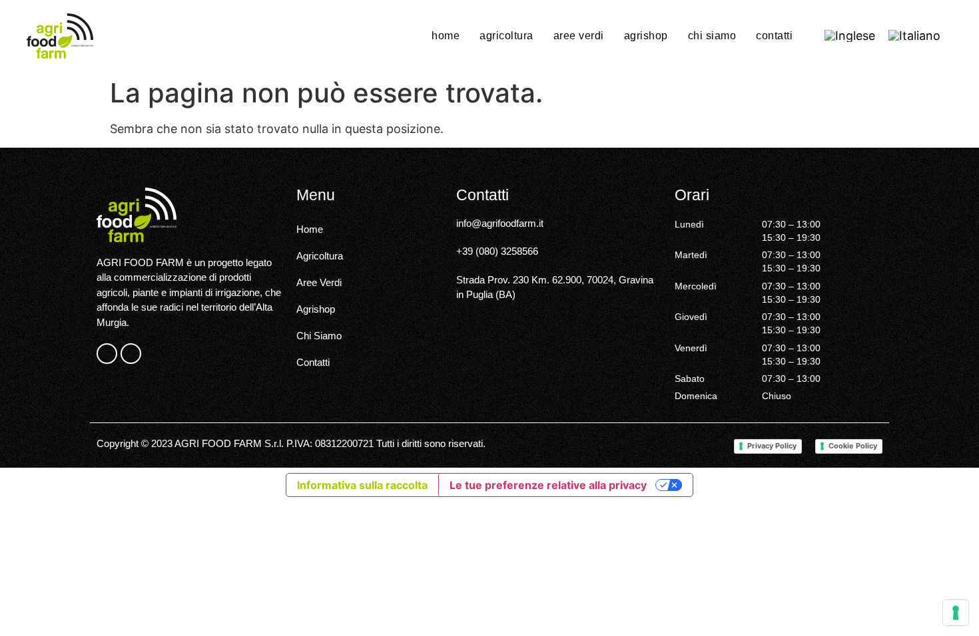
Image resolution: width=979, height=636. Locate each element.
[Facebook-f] (107, 353)
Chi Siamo (712, 35)
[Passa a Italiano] (914, 36)
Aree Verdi (578, 35)
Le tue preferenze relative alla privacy (548, 485)
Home (446, 35)
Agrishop (646, 35)
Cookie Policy (852, 445)
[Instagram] (131, 353)
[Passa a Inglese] (850, 36)
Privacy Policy (772, 445)
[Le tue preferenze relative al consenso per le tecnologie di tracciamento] (955, 612)
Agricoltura (506, 35)
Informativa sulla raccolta (362, 485)
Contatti (774, 35)
